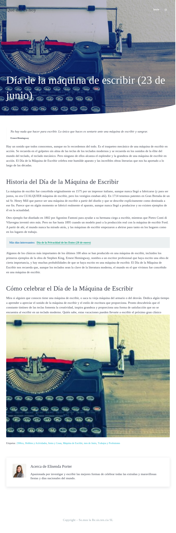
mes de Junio (90, 443)
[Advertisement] (88, 45)
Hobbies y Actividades (36, 443)
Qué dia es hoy (21, 9)
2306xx (20, 443)
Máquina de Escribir (72, 443)
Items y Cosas (55, 443)
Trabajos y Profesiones (109, 443)
